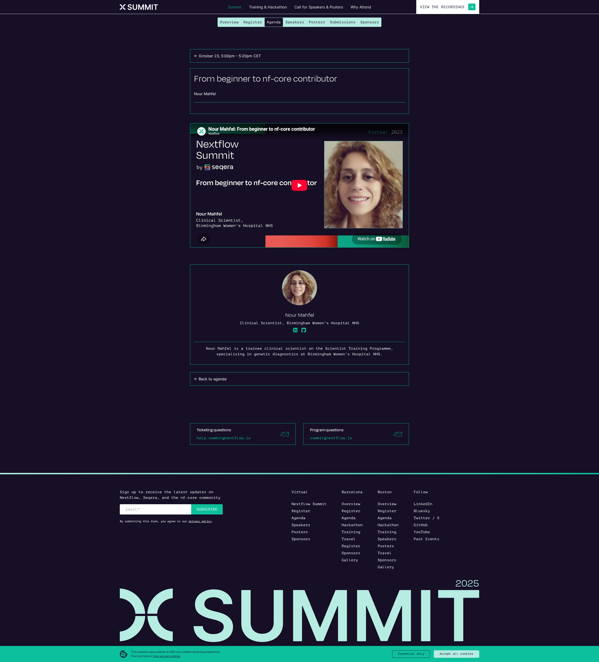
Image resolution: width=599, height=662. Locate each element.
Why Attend (361, 7)
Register (252, 22)
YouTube (422, 532)
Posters (317, 22)
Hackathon (352, 525)
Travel (349, 539)
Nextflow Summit (309, 504)
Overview (229, 22)
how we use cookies (166, 656)
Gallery (350, 560)
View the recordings (442, 7)
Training (351, 532)
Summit (234, 7)
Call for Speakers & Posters (318, 7)
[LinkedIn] (295, 330)
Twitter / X (426, 518)
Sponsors (369, 22)
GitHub (421, 525)
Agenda (274, 22)
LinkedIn (423, 504)
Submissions (343, 22)
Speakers (294, 22)
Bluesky (422, 511)
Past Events (426, 539)
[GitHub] (304, 330)
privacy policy (200, 521)
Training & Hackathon (268, 7)
